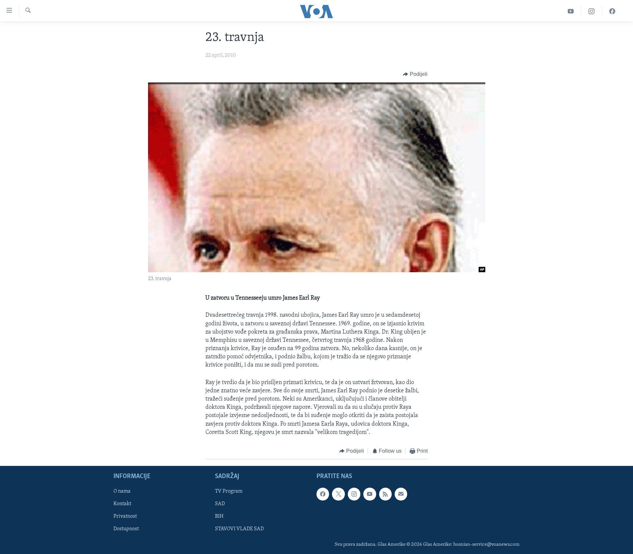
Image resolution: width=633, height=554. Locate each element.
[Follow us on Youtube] (369, 494)
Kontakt (122, 504)
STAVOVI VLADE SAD (239, 529)
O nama (122, 491)
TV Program (228, 491)
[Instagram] (591, 11)
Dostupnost (126, 529)
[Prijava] (401, 494)
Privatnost (125, 516)
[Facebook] (612, 11)
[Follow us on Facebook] (322, 494)
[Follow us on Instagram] (354, 494)
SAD (220, 504)
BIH (219, 516)
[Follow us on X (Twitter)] (338, 494)
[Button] (415, 74)
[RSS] (385, 494)
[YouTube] (570, 11)
